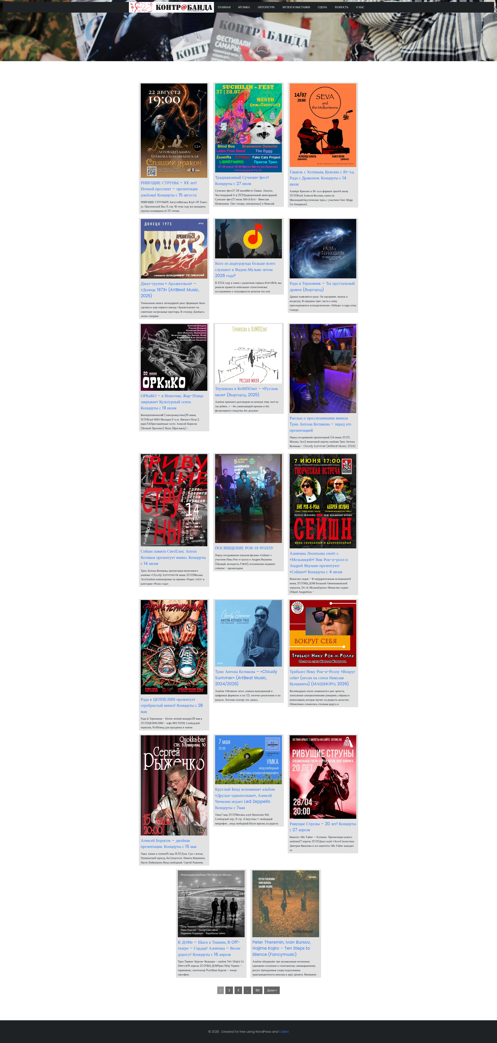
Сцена (322, 7)
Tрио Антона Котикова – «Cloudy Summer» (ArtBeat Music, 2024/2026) (246, 678)
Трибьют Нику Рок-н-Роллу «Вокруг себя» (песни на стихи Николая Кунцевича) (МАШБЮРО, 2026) (322, 678)
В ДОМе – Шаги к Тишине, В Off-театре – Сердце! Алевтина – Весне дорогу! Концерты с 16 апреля (209, 948)
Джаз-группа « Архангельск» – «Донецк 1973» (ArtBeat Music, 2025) (170, 290)
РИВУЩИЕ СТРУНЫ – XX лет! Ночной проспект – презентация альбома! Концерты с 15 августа (169, 189)
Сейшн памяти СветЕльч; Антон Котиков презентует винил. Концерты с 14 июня (173, 557)
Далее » (272, 990)
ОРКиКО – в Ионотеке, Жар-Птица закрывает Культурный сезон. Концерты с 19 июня (172, 402)
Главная (224, 7)
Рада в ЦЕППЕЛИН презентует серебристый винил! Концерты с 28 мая (172, 705)
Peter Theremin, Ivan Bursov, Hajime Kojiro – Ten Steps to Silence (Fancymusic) (281, 948)
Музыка (244, 7)
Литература (266, 7)
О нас (360, 7)
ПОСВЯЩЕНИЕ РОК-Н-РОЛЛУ (244, 548)
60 (258, 990)
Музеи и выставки (296, 7)
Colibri (284, 1031)
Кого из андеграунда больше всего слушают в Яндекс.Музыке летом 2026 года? (245, 269)
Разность (341, 7)
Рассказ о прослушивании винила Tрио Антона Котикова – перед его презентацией (320, 424)
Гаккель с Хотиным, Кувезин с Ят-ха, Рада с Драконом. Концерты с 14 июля (322, 178)
